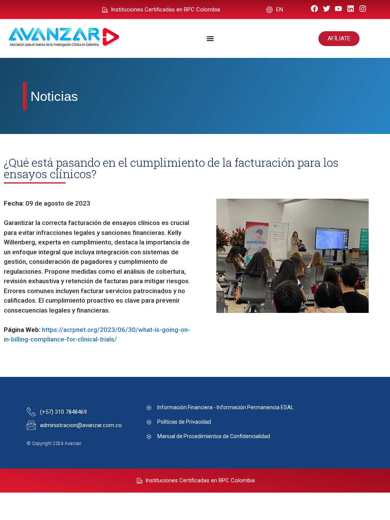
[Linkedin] (350, 8)
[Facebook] (314, 8)
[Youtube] (339, 8)
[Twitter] (326, 8)
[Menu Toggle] (210, 38)
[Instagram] (363, 8)
